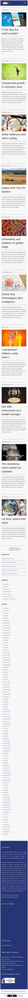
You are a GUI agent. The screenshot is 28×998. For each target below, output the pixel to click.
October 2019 (6, 807)
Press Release (6, 589)
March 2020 (6, 795)
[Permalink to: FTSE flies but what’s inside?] (3, 14)
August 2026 (6, 608)
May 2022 (5, 733)
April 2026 (5, 618)
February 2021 (6, 768)
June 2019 (5, 817)
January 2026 (6, 625)
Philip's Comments (7, 591)
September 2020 (7, 780)
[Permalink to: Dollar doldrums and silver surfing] (3, 116)
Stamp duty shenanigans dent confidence (12, 298)
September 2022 (7, 723)
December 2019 (6, 802)
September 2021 (7, 750)
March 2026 (6, 620)
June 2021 (5, 758)
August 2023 (6, 696)
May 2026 (5, 615)
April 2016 (5, 834)
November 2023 (6, 689)
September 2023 (7, 694)
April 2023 (5, 706)
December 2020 (6, 772)
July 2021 (5, 755)
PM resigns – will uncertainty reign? (9, 570)
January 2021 (6, 770)
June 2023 (5, 701)
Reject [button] (14, 995)
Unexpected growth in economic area (10, 573)
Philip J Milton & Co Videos (9, 598)
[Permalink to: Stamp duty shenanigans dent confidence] (3, 276)
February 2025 (6, 652)
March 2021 (6, 765)
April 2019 (5, 822)
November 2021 (6, 748)
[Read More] (14, 53)
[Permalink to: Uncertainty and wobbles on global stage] (3, 221)
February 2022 (6, 740)
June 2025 (5, 642)
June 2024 (5, 672)
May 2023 (5, 704)
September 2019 (7, 809)
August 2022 (6, 726)
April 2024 (5, 677)
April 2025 (5, 647)
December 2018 (6, 831)
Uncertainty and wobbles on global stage (12, 243)
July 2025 (5, 640)
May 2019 (5, 819)
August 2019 (6, 812)
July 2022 (5, 728)
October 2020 (6, 777)
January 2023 (6, 713)
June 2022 (5, 731)
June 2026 (5, 613)
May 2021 (5, 760)
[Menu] (25, 3)
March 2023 (6, 709)
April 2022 (5, 736)
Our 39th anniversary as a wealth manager (11, 410)
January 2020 (6, 799)
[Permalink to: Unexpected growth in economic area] (3, 65)
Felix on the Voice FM (8, 596)
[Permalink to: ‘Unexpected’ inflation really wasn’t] (3, 331)
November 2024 (6, 659)
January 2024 (6, 684)
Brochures (5, 586)
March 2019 (6, 824)
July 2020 (5, 785)
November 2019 (6, 804)
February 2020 (6, 797)
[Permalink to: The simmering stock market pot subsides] (3, 446)
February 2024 (6, 682)
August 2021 (6, 753)
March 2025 (6, 650)
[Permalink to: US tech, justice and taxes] (3, 501)
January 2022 (6, 743)
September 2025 (7, 635)
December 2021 (6, 745)
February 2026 (6, 623)
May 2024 (5, 674)
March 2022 (6, 738)
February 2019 (6, 826)
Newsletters (6, 584)
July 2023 (5, 699)
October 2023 (6, 691)
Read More (20, 995)
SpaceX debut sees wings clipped (9, 566)
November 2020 (6, 775)
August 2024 (6, 667)
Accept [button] (9, 995)
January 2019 (6, 829)
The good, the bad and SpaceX (8, 562)
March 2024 (6, 679)
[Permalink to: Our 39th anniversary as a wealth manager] (3, 389)
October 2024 (6, 662)
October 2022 (6, 721)
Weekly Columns (7, 594)
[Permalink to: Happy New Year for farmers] (3, 170)
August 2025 (6, 637)
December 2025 (6, 628)
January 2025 (6, 655)
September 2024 (7, 664)
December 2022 (6, 716)
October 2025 (6, 632)
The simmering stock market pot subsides (11, 467)
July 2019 (5, 814)
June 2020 (5, 787)
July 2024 (5, 669)
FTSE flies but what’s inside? (8, 558)
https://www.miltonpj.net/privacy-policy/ (10, 897)
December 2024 (6, 657)
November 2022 (6, 718)
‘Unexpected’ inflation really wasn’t (10, 353)
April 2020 (5, 792)
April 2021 (5, 763)
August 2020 (6, 782)
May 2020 (5, 790)
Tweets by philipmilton (6, 945)
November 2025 (6, 630)
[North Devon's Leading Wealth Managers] (6, 3)
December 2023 (6, 686)
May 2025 (5, 645)
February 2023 (6, 711)
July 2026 (5, 610)
